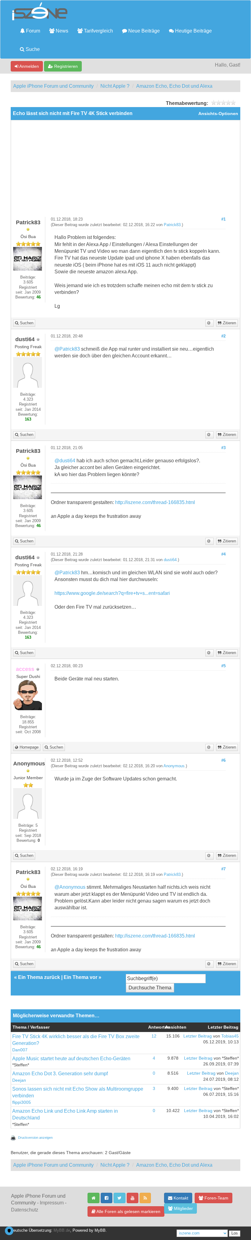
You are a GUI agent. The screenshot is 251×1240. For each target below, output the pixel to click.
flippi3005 (21, 1102)
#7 (223, 869)
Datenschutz (24, 1209)
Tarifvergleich (98, 30)
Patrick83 (172, 225)
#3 (223, 448)
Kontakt (180, 1198)
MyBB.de (62, 1230)
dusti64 (170, 560)
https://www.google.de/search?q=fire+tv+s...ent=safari (112, 593)
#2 (223, 336)
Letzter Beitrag (197, 1036)
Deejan (19, 1080)
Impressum (52, 1202)
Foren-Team (215, 1198)
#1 (223, 219)
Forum (32, 30)
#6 (223, 760)
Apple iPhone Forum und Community (53, 86)
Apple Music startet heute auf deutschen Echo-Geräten (71, 1058)
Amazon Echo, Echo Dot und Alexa (174, 86)
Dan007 (20, 1050)
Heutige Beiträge (193, 30)
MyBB (100, 1230)
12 (154, 1036)
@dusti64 (64, 460)
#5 (223, 666)
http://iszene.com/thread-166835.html (155, 502)
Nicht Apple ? (114, 86)
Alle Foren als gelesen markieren (128, 1211)
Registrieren (65, 66)
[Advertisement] (125, 171)
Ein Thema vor (80, 977)
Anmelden (28, 66)
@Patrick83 (67, 349)
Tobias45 (230, 1036)
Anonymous (174, 766)
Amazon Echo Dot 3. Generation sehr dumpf (60, 1073)
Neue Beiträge (143, 30)
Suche (32, 49)
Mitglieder (183, 1208)
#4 (223, 554)
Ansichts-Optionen (218, 113)
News (61, 30)
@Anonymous (69, 887)
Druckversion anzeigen (35, 1137)
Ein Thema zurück (39, 977)
